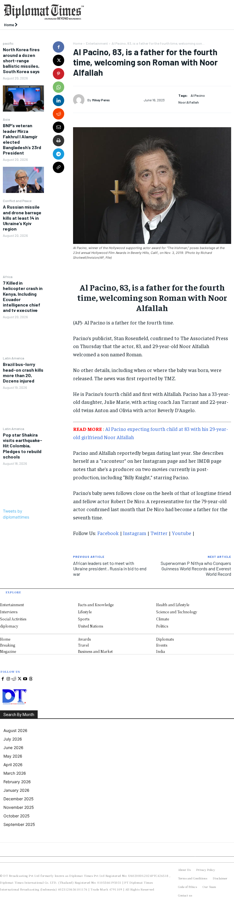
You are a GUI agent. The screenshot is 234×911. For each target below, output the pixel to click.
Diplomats (165, 639)
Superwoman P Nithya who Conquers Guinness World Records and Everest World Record (196, 568)
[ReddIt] (58, 114)
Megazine (8, 651)
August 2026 (15, 730)
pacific (8, 43)
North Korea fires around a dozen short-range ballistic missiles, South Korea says (21, 60)
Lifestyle (85, 611)
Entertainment (97, 43)
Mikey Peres (101, 100)
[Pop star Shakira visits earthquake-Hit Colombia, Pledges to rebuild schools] (23, 483)
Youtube (181, 533)
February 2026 (17, 781)
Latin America (13, 358)
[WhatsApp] (58, 87)
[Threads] (31, 679)
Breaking (7, 645)
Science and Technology (176, 611)
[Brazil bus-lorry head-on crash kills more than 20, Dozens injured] (23, 407)
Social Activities (13, 618)
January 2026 (16, 790)
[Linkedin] (58, 100)
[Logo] (88, 12)
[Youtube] (25, 679)
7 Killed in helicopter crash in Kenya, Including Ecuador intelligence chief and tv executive (23, 296)
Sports (83, 618)
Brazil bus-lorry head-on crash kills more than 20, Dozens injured (23, 372)
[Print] (58, 140)
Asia (6, 119)
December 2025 (18, 798)
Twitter (159, 533)
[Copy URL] (58, 167)
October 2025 (16, 815)
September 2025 (19, 824)
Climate (162, 618)
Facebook (108, 533)
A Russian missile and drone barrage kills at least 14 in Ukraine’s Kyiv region (22, 217)
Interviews (8, 611)
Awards (84, 639)
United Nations (90, 626)
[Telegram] (58, 154)
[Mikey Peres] (80, 100)
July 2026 (12, 739)
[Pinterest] (58, 73)
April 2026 (13, 764)
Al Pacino (198, 95)
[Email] (58, 127)
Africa (8, 277)
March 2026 (14, 773)
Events (161, 645)
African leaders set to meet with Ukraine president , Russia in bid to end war (109, 568)
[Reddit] (14, 679)
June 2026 (13, 747)
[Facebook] (58, 47)
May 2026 (12, 756)
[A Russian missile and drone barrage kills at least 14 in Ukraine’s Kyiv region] (23, 256)
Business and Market (95, 651)
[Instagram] (8, 679)
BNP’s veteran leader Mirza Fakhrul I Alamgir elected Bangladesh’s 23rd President (22, 139)
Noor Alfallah (188, 102)
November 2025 (18, 807)
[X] (58, 60)
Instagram (134, 533)
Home (77, 43)
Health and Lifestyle (172, 604)
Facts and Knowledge (96, 604)
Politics (162, 626)
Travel (83, 645)
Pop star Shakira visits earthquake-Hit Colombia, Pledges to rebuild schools (22, 445)
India (160, 651)
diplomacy (9, 626)
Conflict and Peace (17, 201)
